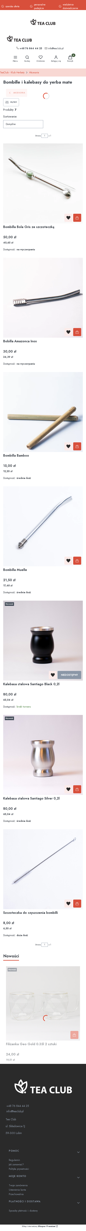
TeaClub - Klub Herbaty (12, 72)
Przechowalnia (16, 1194)
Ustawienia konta (17, 1190)
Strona (38, 135)
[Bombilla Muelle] (43, 526)
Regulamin (14, 1160)
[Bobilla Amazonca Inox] (43, 298)
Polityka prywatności (19, 1169)
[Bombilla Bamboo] (43, 412)
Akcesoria (34, 72)
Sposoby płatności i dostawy (23, 1211)
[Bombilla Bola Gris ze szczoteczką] (43, 183)
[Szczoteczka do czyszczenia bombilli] (43, 869)
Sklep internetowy (38, 1226)
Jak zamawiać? (16, 1164)
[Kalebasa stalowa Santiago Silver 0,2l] (43, 755)
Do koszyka (77, 218)
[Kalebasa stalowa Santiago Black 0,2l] (43, 641)
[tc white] (43, 1086)
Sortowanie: (10, 117)
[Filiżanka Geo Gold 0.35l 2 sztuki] (43, 1003)
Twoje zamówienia (18, 1185)
